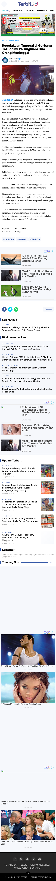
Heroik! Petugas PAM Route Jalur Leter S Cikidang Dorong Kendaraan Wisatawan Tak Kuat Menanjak (27, 358)
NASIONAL (18, 10)
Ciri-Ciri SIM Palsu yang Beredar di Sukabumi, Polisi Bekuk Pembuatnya (20, 519)
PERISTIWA (42, 10)
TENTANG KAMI (11, 865)
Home (4, 40)
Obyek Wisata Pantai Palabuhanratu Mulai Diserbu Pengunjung (27, 390)
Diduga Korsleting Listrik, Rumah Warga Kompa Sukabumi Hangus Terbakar (18, 471)
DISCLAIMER (35, 868)
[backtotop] (28, 874)
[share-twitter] (10, 309)
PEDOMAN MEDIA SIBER (39, 865)
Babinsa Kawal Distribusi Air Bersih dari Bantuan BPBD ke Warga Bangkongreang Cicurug (19, 488)
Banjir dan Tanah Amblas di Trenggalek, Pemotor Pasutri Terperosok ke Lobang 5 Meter (26, 379)
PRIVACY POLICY (21, 868)
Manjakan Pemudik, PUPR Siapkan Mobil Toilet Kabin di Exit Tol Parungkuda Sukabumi (25, 347)
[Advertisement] (28, 597)
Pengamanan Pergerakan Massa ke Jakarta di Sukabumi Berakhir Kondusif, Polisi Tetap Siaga (19, 504)
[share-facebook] (4, 309)
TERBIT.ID (7, 99)
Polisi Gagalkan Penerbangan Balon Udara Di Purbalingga (24, 369)
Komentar (48, 309)
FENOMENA (8, 239)
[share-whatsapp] (16, 309)
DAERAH (29, 10)
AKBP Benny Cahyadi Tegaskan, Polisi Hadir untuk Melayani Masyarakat (18, 537)
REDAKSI (23, 865)
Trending (6, 10)
